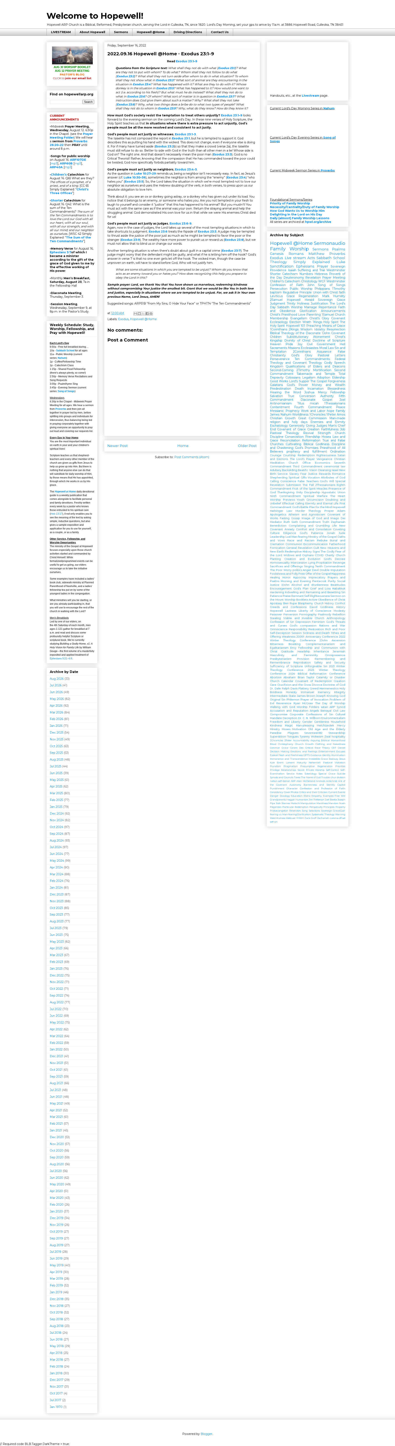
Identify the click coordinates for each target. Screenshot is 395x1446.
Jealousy (333, 758)
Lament (290, 762)
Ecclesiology (279, 322)
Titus (300, 403)
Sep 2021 (56, 1076)
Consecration (294, 437)
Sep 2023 (56, 914)
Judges (321, 425)
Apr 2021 (56, 1110)
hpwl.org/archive (318, 222)
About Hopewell (92, 32)
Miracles (322, 488)
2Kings (294, 329)
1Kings (317, 322)
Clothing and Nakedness (330, 744)
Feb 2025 (56, 800)
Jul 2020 (56, 1171)
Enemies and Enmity (327, 422)
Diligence (289, 533)
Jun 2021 (56, 1097)
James (274, 414)
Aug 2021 (56, 1083)
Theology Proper (321, 510)
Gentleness (321, 721)
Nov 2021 (56, 1063)
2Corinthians (302, 351)
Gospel (327, 400)
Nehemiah (315, 762)
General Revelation (299, 547)
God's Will (327, 481)
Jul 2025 (55, 766)
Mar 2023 (56, 955)
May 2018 (57, 1346)
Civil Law (339, 710)
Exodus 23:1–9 (197, 54)
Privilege (275, 770)
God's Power (297, 385)
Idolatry (319, 329)
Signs (316, 551)
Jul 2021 (55, 1090)
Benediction (278, 525)
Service (283, 473)
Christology (309, 281)
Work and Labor (313, 411)
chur (333, 777)
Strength (324, 433)
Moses (286, 729)
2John (324, 640)
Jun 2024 (56, 854)
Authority (327, 396)
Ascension (338, 640)
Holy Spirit (330, 322)
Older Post (247, 446)
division (341, 777)
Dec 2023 (57, 894)
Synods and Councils (281, 777)
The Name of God (311, 777)
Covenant (338, 318)
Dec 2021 (56, 1056)
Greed (314, 688)
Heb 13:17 (56, 513)
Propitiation (324, 562)
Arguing (315, 740)
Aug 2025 (56, 759)
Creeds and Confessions (288, 607)
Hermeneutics (328, 688)
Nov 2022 (57, 982)
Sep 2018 (56, 1319)
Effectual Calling (293, 503)
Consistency (276, 792)
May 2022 (57, 1022)
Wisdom (306, 329)
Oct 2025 (56, 746)
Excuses (340, 751)
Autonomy (295, 784)
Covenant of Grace (291, 429)
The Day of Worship (330, 703)
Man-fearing (300, 536)
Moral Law (326, 348)
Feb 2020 (57, 1204)
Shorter (57, 200)
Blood (273, 744)
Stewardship (337, 732)
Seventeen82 (313, 732)
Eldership (338, 377)
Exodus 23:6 (136, 96)
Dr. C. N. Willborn (309, 718)
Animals (320, 781)
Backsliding (289, 470)
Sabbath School (65, 350)
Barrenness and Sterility (319, 784)
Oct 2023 (56, 908)
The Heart (337, 496)
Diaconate (308, 400)
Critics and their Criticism (313, 792)
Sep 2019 (56, 1238)
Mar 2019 (56, 1278)
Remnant (297, 595)
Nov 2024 (57, 820)
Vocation (314, 477)
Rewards (325, 473)
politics (297, 570)
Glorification (308, 311)
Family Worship (289, 249)
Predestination (280, 388)
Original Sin (277, 699)
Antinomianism (281, 403)
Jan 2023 (56, 968)
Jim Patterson (316, 799)
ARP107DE (78, 160)
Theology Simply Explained (300, 262)
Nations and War (332, 625)
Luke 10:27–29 (145, 173)
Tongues (293, 736)
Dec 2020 (57, 1137)
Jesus (342, 758)
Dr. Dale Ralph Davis (283, 688)
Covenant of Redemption (313, 681)
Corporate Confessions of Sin (311, 714)
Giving (310, 425)
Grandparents (278, 799)
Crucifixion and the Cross (294, 684)
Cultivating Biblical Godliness (307, 444)
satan (324, 707)
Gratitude (287, 651)
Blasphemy (305, 603)
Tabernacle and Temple (316, 374)
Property (340, 807)
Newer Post (117, 446)
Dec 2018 (57, 1299)
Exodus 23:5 (165, 88)
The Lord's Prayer (302, 459)
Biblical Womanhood (333, 740)
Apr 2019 (56, 1272)
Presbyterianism (281, 658)
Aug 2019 (56, 1245)
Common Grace (279, 747)
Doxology (285, 795)
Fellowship (337, 392)
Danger (274, 795)
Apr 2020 (56, 1191)
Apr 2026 (56, 705)
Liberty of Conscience (315, 610)
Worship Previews (282, 499)
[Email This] (135, 313)
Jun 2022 (56, 1016)
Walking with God (282, 707)
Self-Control (332, 770)
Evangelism (298, 318)
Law (289, 510)
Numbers (306, 274)
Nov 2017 (56, 1386)
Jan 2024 (56, 887)
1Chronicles (317, 414)
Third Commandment (307, 466)
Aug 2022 (57, 1002)
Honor (286, 577)
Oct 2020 (56, 1150)
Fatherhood (337, 544)
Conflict (340, 603)
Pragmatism (291, 766)
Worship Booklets (296, 599)
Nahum (62, 358)
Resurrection (336, 329)
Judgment (277, 303)
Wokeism (317, 736)
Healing (275, 577)
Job (342, 429)
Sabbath (283, 307)
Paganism (275, 807)
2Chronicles (276, 740)
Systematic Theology (323, 814)
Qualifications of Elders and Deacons (315, 366)
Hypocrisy (299, 577)
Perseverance (280, 359)
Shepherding (278, 477)
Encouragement (281, 588)
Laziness (290, 610)
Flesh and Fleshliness (291, 755)
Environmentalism (333, 718)
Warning (340, 814)
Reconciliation (290, 440)
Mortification (322, 370)
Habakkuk (338, 588)
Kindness (276, 725)
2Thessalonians (325, 484)
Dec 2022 (57, 975)
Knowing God (336, 695)
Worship (297, 307)
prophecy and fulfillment (307, 451)
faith (342, 292)
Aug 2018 (57, 1326)
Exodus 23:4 (142, 84)
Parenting (313, 314)
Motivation (299, 729)
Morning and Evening (296, 581)
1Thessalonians (334, 403)
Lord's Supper (299, 381)
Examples (328, 795)
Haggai (290, 799)
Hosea (326, 437)
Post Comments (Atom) (191, 457)
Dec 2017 (56, 1380)
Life (334, 525)
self (272, 821)
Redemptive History (298, 551)
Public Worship (301, 289)
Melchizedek (325, 725)
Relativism (295, 810)
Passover (276, 614)
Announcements (333, 311)
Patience (276, 595)
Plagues (293, 732)
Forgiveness (336, 381)
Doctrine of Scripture (329, 340)
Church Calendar (281, 681)
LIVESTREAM (61, 32)
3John (285, 584)
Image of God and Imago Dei (323, 518)
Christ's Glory (319, 318)
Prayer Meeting (333, 277)
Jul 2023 (56, 928)
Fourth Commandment (313, 407)
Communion (294, 544)
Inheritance (321, 651)
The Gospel (318, 381)
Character (292, 788)
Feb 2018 (56, 1366)
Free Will (340, 795)
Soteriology (310, 773)
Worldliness (300, 414)
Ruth (287, 521)
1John (326, 333)
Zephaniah (338, 521)
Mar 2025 (56, 793)
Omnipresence (335, 655)
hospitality (338, 736)
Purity (332, 581)
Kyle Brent (276, 762)
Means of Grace (333, 326)
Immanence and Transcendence (289, 758)
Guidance (315, 755)
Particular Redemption (295, 807)
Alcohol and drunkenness (310, 584)
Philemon (293, 699)
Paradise (275, 732)
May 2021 (56, 1103)
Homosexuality (280, 562)
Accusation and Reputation (289, 710)
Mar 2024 (56, 874)
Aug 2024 (57, 840)
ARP (293, 781)
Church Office (300, 462)
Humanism (301, 799)
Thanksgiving (285, 492)
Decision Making (279, 751)
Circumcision (315, 499)
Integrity (339, 692)
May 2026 (57, 699)
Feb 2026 (56, 719)
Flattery (304, 688)
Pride (289, 344)
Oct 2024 (56, 827)
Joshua (309, 392)
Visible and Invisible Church (303, 618)
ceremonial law (334, 466)
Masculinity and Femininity (294, 655)
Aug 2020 (57, 1164)
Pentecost (319, 581)
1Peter (331, 414)
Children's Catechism (285, 281)
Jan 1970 (56, 1407)
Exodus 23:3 (164, 80)
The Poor (276, 570)
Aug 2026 (57, 679)
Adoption (323, 377)
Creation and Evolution (302, 558)
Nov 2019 (56, 1225)
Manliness (322, 803)
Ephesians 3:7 (60, 252)
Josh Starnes (283, 803)
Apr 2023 (56, 948)
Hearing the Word (285, 392)
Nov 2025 (56, 739)
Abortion (276, 677)
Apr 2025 (56, 786)
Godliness (326, 607)
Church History (324, 603)
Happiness (338, 573)
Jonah (331, 533)
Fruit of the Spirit (304, 488)
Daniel (341, 747)
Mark (325, 296)
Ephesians (305, 266)
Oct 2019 (56, 1231)
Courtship (289, 455)
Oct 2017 (56, 1393)
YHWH (300, 818)
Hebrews (321, 274)
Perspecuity (316, 807)
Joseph (321, 695)
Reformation (311, 440)
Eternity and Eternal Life (322, 503)
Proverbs (60, 409)
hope (330, 411)
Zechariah (323, 818)
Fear (303, 473)
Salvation (276, 396)
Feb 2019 (56, 1285)
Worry (287, 570)
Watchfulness (277, 818)
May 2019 (57, 1265)
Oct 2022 (56, 989)
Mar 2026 (56, 712)
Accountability (301, 740)
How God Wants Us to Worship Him (297, 211)
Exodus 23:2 (125, 76)
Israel (335, 470)
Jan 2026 (56, 726)
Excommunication (315, 544)
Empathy (316, 795)
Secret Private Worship (311, 770)
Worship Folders (308, 707)
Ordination (337, 451)
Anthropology (336, 618)
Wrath (306, 322)
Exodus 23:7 (225, 96)
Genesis (277, 254)
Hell (342, 344)
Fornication (277, 547)
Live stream (295, 258)
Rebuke (322, 540)
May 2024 (57, 861)
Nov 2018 (57, 1306)
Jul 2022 (56, 1009)
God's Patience (311, 533)
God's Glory (301, 355)
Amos (341, 414)
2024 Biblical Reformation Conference (317, 673)
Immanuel (307, 692)
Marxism (333, 803)
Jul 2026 (56, 685)
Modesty (339, 610)
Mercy (322, 392)
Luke (341, 262)
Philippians (322, 289)
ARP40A (56, 167)
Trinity (291, 303)
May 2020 (57, 1184)
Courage (275, 455)
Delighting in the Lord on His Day (296, 214)
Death (299, 388)
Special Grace (326, 773)
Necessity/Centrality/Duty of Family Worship (304, 207)
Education (296, 795)
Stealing (275, 618)
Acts (311, 258)
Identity (326, 755)
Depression (303, 621)
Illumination (338, 755)
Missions (294, 348)
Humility (339, 296)
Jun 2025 (56, 773)
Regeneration (308, 296)
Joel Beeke (331, 799)
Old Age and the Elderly (326, 729)
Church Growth (304, 744)
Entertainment (326, 751)
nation (273, 781)
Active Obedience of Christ (327, 599)
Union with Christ (325, 292)
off (340, 818)
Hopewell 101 (295, 326)
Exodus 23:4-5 (186, 169)
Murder (300, 510)
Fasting (284, 518)
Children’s (59, 174)
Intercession (299, 562)
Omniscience (279, 629)
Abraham (289, 677)
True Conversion (301, 396)
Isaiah (292, 270)
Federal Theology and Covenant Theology (307, 361)
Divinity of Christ (297, 340)
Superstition (278, 736)
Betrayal (326, 710)
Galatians (276, 385)
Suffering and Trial (311, 270)
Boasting (294, 644)
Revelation (313, 277)
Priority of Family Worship (290, 203)
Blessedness (336, 388)
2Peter (288, 740)
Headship (303, 651)
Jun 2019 (56, 1258)
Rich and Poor (335, 629)
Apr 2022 (56, 1029)
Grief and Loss (320, 588)
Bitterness (276, 644)
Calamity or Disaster (330, 677)
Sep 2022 (56, 995)
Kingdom (276, 366)
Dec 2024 (57, 813)
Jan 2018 (56, 1373)
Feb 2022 (56, 1043)
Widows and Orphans (298, 555)
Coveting (339, 529)
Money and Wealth (328, 385)
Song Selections (311, 810)
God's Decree (334, 558)
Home (182, 446)
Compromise (278, 714)
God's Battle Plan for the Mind (312, 507)
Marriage (310, 307)
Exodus (123, 319)
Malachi (295, 803)
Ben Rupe (290, 603)
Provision (303, 658)
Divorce (317, 684)
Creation (313, 429)
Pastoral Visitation (334, 762)
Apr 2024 (56, 867)
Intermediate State (283, 695)
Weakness (288, 636)
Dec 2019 (56, 1218)
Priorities (340, 766)
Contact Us (220, 32)
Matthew (316, 254)
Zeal (327, 736)
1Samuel (328, 314)
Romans (296, 254)
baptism (276, 292)
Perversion (290, 614)
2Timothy (303, 370)
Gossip (295, 518)
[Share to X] (143, 313)
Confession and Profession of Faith (322, 788)
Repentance (327, 307)
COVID (319, 555)
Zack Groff (310, 818)
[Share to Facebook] (147, 313)
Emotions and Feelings (303, 751)
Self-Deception (280, 632)
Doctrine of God (334, 684)
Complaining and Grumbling (309, 525)
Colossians (293, 377)
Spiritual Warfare (315, 496)
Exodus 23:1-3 (185, 134)
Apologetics (278, 514)
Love (301, 314)
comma (334, 818)
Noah (342, 803)
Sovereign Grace (331, 300)
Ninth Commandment (285, 496)
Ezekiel (274, 755)
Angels (314, 710)
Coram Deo (296, 747)
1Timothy (338, 289)
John (310, 285)
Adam (341, 510)
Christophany (285, 744)
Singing (309, 566)
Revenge (339, 562)
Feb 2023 (56, 962)
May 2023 (57, 942)
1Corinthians (278, 329)
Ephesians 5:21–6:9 (61, 658)
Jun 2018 (56, 1339)
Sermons (121, 32)
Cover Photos (291, 792)
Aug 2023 (57, 921)
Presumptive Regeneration (316, 766)
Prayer (322, 266)
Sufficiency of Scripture (286, 666)
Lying (311, 562)
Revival (308, 433)
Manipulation (308, 803)
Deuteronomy (293, 277)
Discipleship (312, 492)
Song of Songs (66, 391)
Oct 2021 (56, 1070)
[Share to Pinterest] (151, 313)
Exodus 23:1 (226, 68)
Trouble (325, 777)
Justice (312, 473)
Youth (300, 499)
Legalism (308, 377)
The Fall (308, 484)
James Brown (306, 695)
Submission (293, 484)
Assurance (324, 351)
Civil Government (321, 344)
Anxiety (289, 529)
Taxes (297, 777)
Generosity (297, 425)
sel (343, 818)
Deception (290, 718)
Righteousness (326, 455)
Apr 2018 (56, 1353)
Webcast (290, 818)
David (313, 607)
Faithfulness (329, 429)
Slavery (294, 473)
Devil (315, 570)
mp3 (54, 163)
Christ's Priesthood (283, 314)
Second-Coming (281, 370)
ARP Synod (337, 707)
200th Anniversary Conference (317, 636)
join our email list (72, 78)
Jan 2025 (56, 807)
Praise (287, 595)
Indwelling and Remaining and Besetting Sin (315, 592)
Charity (329, 555)
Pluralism (275, 766)
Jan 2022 (56, 1049)
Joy (299, 344)
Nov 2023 (57, 901)
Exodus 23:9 (167, 108)
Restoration (316, 629)
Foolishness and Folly (284, 573)
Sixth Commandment (306, 521)
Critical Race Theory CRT (320, 747)
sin (276, 821)
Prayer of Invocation (314, 699)
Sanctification (282, 266)
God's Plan (300, 588)
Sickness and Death (316, 632)
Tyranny (305, 736)
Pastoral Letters (331, 355)
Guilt (316, 547)
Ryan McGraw (303, 703)
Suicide (341, 773)
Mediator (276, 521)
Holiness (303, 303)
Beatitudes (338, 584)
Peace (340, 407)
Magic (289, 725)
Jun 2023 (56, 935)
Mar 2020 (57, 1198)
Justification (319, 303)
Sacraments (278, 348)
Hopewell (276, 610)
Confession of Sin (282, 621)
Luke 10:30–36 (135, 177)
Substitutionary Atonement (308, 337)
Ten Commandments (312, 359)
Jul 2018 (56, 1333)
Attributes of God (333, 477)
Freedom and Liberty (285, 721)
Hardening (277, 592)
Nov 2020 (57, 1144)
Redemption (306, 455)
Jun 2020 (56, 1178)
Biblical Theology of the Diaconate (295, 333)
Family (340, 411)
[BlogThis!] (139, 313)
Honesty (291, 692)
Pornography (308, 614)
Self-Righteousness (317, 595)
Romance (338, 473)
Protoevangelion (279, 810)
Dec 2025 (56, 732)
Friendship (312, 437)
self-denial (284, 781)
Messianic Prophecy (285, 411)
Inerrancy (324, 692)
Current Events (336, 792)
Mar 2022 (56, 1036)
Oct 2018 (56, 1312)
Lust (288, 536)
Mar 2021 (56, 1117)
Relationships (288, 770)
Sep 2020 (57, 1157)
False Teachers (308, 481)
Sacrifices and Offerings (286, 566)
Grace (291, 296)
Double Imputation (332, 570)
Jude (342, 533)
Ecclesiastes (309, 348)
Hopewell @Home (151, 32)
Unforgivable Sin (316, 666)
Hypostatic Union (333, 492)
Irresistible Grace (318, 758)
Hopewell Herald (300, 300)
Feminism (318, 621)
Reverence (283, 703)
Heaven (275, 344)
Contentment (280, 407)
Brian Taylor (306, 677)
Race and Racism (300, 540)
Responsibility (298, 629)
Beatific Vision (307, 470)
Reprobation (302, 662)
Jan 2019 (56, 1292)
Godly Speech (334, 363)
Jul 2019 (55, 1252)
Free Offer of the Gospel (315, 573)
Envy (293, 647)
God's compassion (303, 625)
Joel (342, 400)
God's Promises (306, 448)
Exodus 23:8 (125, 104)
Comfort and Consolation (313, 529)
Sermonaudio (329, 243)
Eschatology (279, 425)
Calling (274, 481)
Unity (299, 492)
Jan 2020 (56, 1211)
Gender (307, 721)
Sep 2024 (56, 834)
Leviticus (276, 296)
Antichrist (331, 781)
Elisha (307, 795)
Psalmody (324, 614)
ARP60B (66, 163)
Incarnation (315, 388)
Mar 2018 (56, 1359)
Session (297, 632)
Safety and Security (329, 662)
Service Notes (294, 773)
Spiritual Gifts (297, 477)
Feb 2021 (56, 1123)
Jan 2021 (56, 1130)
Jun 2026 (56, 692)
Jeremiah (339, 651)
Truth (325, 521)
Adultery (275, 470)
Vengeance (324, 459)
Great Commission (312, 418)
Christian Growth (283, 418)
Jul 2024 (56, 847)
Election (295, 322)
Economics (322, 462)
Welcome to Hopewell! (94, 16)
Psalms (338, 249)
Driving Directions (188, 32)
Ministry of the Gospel (322, 536)
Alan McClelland (305, 781)
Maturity (302, 762)
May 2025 (57, 780)
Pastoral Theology (284, 433)
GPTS (306, 755)
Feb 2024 (56, 881)
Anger (307, 570)
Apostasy (276, 603)
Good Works (279, 381)
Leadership (277, 536)
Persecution (278, 289)
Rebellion (338, 614)
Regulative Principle (297, 292)
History (340, 607)
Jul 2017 (55, 1400)
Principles (329, 807)
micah (314, 403)
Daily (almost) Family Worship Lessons (299, 218)
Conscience (288, 481)
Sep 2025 (56, 753)
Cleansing (324, 470)
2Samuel (276, 300)
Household (338, 721)
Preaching (313, 326)
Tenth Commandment (330, 566)
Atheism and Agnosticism (306, 514)
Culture (275, 533)
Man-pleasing (305, 725)
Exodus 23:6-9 (181, 223)
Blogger (206, 1434)
